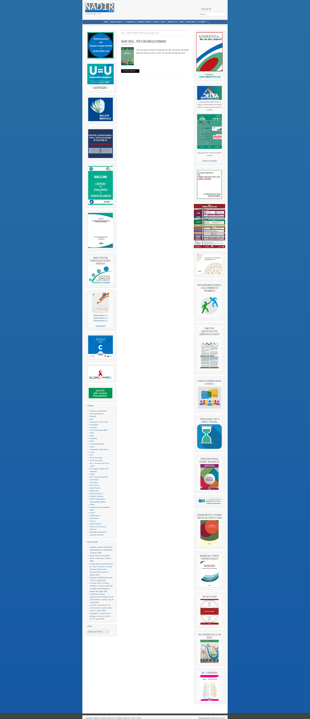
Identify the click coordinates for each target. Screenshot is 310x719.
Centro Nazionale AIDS (98, 430)
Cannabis (93, 427)
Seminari (93, 529)
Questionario (100, 326)
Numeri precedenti (209, 161)
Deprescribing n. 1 (100, 315)
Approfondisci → (130, 71)
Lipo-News (94, 482)
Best (91, 419)
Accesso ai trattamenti (98, 411)
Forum (92, 452)
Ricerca (93, 521)
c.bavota (222, 718)
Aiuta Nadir (190, 22)
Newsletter (172, 22)
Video (182, 22)
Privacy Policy (136, 718)
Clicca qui (201, 153)
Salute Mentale (95, 524)
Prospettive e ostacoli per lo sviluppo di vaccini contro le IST (100, 616)
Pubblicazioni (115, 22)
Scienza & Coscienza (98, 527)
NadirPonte (94, 491)
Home (106, 22)
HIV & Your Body (96, 458)
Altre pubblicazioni (97, 414)
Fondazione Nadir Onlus (99, 449)
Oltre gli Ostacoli (96, 493)
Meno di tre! (94, 485)
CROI (92, 433)
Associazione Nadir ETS (106, 718)
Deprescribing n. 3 (100, 320)
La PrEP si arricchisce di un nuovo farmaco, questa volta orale (101, 608)
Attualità (93, 416)
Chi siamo (201, 22)
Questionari (94, 518)
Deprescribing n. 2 (100, 318)
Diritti (163, 22)
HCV (91, 455)
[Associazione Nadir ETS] (99, 6)
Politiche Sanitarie (96, 496)
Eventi (92, 447)
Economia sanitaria (97, 444)
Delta (92, 436)
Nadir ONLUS (95, 488)
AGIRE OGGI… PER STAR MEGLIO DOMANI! (143, 41)
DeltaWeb (93, 438)
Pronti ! (92, 513)
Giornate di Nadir (144, 22)
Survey (156, 22)
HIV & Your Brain (96, 460)
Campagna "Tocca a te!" (99, 422)
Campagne (130, 22)
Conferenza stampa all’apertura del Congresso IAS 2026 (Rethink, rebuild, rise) (101, 597)
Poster (92, 504)
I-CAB (92, 474)
